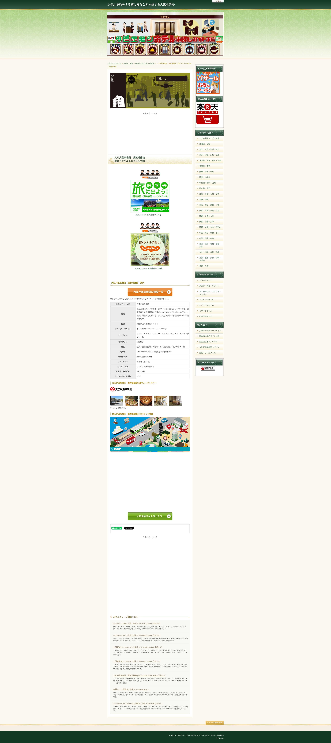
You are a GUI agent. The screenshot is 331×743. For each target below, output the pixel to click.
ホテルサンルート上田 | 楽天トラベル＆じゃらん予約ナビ (136, 623)
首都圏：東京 (204, 166)
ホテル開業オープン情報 (209, 138)
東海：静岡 (203, 199)
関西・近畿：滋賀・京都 (209, 210)
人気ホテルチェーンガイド (210, 331)
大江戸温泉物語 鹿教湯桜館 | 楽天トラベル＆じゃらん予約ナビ (139, 675)
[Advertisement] (150, 133)
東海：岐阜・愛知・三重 (209, 205)
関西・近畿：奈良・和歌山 (210, 227)
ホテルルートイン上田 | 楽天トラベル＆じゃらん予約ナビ (136, 635)
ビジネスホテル (205, 280)
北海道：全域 (204, 144)
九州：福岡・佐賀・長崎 (209, 252)
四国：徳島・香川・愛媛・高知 (210, 245)
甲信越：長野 (204, 188)
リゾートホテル (205, 311)
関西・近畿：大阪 (206, 216)
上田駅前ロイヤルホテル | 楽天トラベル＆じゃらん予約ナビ (137, 647)
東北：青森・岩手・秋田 (209, 149)
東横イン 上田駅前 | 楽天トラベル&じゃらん (131, 689)
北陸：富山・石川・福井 (209, 194)
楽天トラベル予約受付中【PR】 (149, 215)
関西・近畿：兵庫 (206, 222)
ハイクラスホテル (206, 305)
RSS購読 (218, 1)
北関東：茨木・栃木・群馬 (210, 160)
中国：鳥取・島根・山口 (209, 233)
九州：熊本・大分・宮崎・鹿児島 (210, 259)
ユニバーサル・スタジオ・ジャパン (210, 292)
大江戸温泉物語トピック (209, 347)
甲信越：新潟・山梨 (207, 183)
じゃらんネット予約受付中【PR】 (149, 268)
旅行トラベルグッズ (207, 353)
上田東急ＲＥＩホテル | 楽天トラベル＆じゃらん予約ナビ (136, 661)
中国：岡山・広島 (206, 238)
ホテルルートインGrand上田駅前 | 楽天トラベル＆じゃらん (137, 703)
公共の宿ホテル (205, 316)
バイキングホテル (206, 300)
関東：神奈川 (204, 177)
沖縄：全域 (203, 266)
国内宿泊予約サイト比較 (209, 336)
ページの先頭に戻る (215, 723)
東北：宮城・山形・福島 (209, 155)
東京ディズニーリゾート (209, 286)
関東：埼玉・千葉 (206, 172)
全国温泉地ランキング (208, 342)
